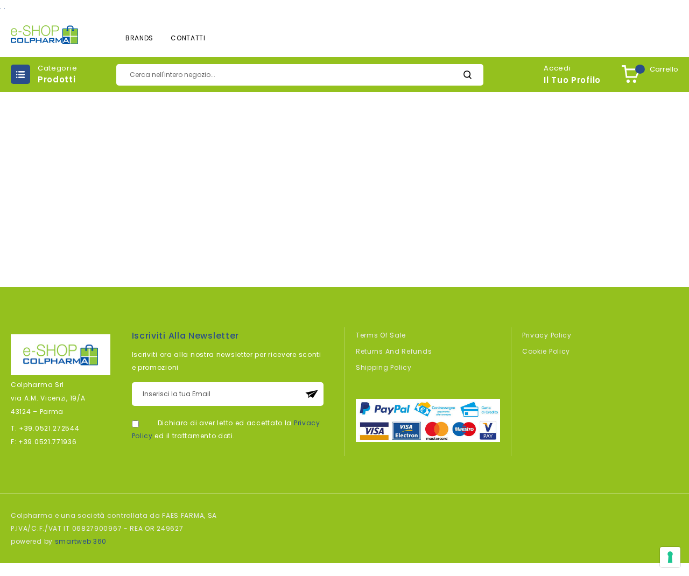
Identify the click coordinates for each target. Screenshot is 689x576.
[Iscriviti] (312, 394)
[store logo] (44, 34)
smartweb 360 (81, 541)
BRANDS (139, 38)
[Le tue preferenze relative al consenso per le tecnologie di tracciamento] (670, 557)
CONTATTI (188, 38)
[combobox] (299, 75)
